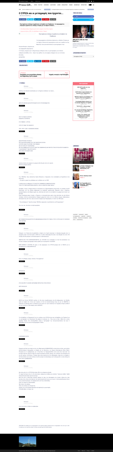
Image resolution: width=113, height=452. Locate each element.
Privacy (88, 450)
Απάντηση (22, 93)
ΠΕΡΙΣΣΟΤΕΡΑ (84, 4)
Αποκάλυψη (89, 216)
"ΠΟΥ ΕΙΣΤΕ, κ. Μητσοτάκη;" (84, 9)
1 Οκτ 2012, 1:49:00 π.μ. (28, 297)
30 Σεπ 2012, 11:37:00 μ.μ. (29, 229)
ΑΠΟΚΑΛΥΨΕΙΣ (64, 4)
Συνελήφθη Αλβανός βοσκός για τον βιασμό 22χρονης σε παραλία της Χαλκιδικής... (52, 9)
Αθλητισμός (75, 214)
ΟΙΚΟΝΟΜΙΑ (46, 4)
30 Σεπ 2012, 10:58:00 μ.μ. (29, 216)
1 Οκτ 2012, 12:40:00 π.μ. (28, 279)
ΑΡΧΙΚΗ (35, 4)
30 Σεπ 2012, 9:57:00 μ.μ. (28, 159)
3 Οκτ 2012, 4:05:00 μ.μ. (28, 345)
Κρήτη (74, 219)
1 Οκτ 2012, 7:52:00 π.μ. (28, 314)
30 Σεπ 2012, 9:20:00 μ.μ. (28, 112)
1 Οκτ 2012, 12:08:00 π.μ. (28, 255)
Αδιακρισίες (83, 216)
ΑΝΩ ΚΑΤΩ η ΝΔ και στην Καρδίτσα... (80, 40)
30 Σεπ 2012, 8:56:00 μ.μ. (28, 87)
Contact (92, 450)
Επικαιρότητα (75, 9)
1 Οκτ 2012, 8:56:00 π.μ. (28, 331)
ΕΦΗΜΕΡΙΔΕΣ (76, 4)
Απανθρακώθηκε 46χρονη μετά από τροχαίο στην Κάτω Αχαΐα (37, 29)
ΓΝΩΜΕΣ (70, 4)
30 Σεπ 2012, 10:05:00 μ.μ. (29, 173)
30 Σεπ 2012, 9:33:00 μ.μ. (28, 137)
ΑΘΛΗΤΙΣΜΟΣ (53, 4)
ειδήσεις (86, 214)
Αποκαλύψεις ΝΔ (80, 219)
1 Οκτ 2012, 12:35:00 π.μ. (28, 267)
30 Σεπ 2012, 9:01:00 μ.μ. (28, 99)
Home (79, 450)
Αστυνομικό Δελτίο (76, 216)
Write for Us (37, 1)
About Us (83, 450)
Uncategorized (32, 9)
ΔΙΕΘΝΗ (58, 4)
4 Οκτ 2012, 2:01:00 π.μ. (28, 367)
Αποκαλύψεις (81, 214)
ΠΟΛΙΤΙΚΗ (40, 4)
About (32, 1)
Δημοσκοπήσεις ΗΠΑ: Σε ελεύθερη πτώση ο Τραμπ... (34, 31)
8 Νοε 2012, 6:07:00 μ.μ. (28, 403)
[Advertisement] (83, 70)
